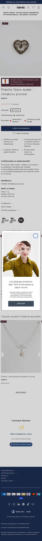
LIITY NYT (21, 303)
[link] (21, 254)
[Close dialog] (35, 236)
